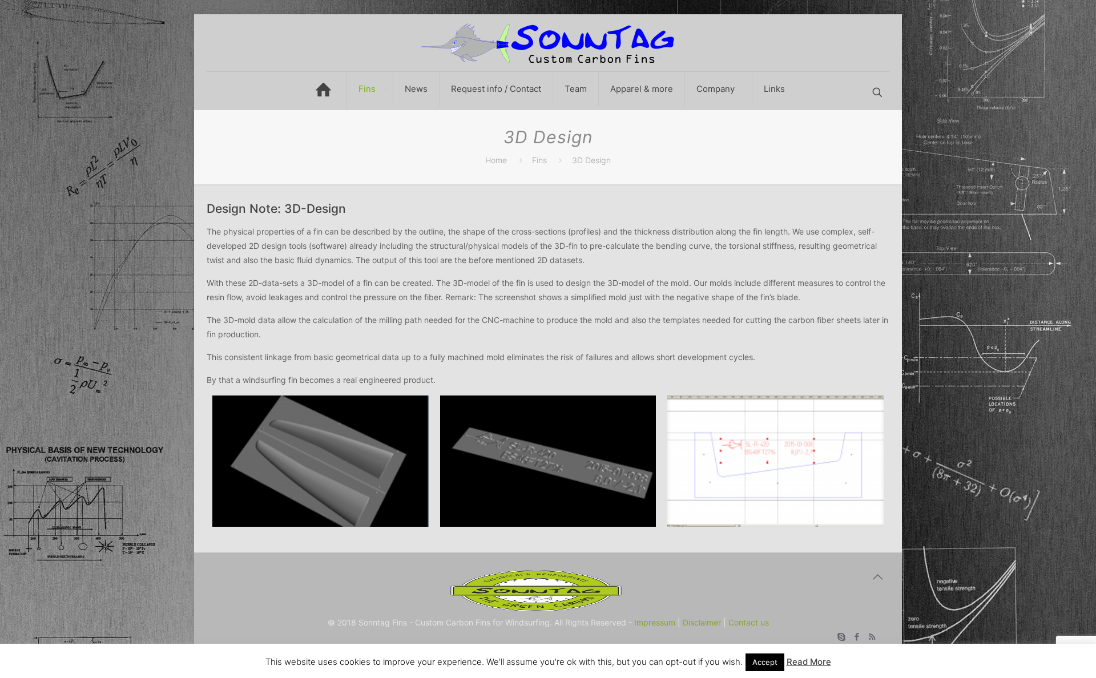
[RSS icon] (872, 636)
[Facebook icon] (857, 636)
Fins (539, 160)
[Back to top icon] (877, 577)
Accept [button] (764, 662)
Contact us (748, 622)
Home (496, 160)
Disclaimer (702, 622)
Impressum (654, 622)
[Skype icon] (841, 636)
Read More (809, 661)
